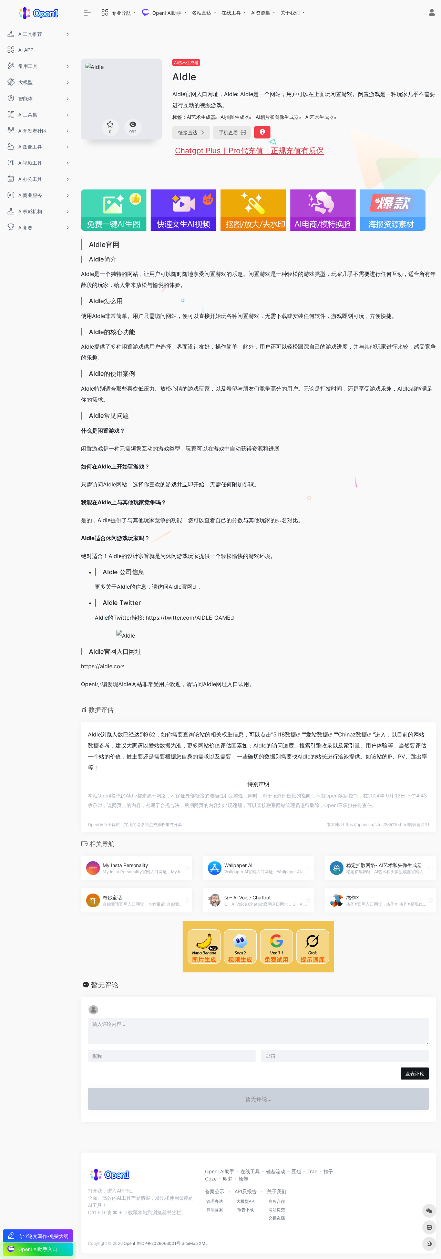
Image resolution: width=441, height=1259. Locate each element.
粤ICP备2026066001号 (158, 1243)
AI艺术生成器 (186, 62)
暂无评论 (105, 985)
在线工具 (231, 13)
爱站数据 (317, 734)
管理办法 (214, 1201)
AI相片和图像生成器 (277, 117)
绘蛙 (243, 1178)
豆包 (296, 1171)
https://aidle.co (100, 666)
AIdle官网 (180, 586)
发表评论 (414, 1073)
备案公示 (214, 1191)
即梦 (228, 1178)
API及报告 (246, 1191)
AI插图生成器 (234, 117)
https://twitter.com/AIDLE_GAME (188, 617)
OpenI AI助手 (219, 1171)
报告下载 (245, 1209)
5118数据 (284, 734)
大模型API (245, 1201)
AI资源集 (260, 13)
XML (203, 1243)
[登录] (431, 13)
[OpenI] (109, 1176)
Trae (312, 1171)
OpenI (129, 1243)
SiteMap (190, 1243)
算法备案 (214, 1209)
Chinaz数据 (352, 734)
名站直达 (201, 13)
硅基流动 (275, 1171)
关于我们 (290, 13)
